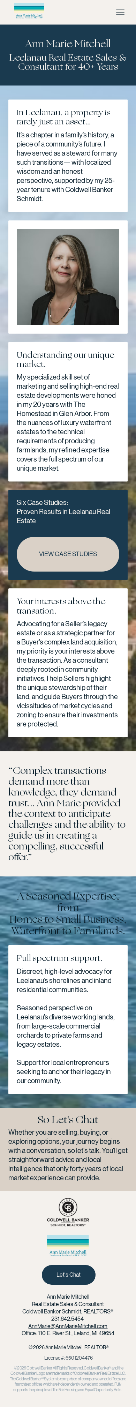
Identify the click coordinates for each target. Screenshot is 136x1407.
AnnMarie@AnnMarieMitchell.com (67, 1326)
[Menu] (120, 12)
